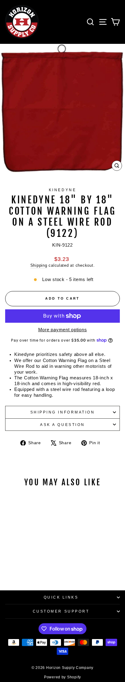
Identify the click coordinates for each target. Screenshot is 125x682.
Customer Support (61, 611)
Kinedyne (62, 190)
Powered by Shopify (62, 677)
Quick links (61, 597)
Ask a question (62, 425)
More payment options (62, 329)
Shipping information (62, 412)
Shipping (38, 265)
